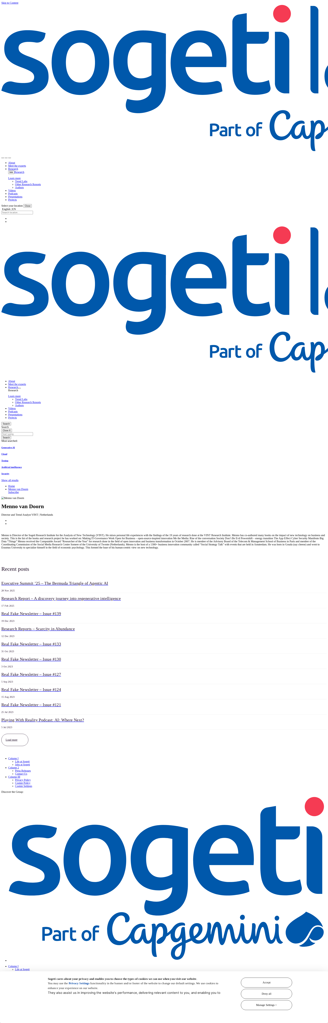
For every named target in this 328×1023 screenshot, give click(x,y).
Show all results (9, 480)
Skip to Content (9, 2)
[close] (6, 157)
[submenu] (19, 388)
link (11, 172)
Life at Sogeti (22, 761)
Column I (13, 758)
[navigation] (9, 157)
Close (27, 206)
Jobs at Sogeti (22, 764)
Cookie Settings (23, 786)
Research (19, 172)
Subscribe (13, 492)
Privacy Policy (23, 779)
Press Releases (23, 770)
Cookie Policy (22, 783)
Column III (14, 776)
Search (6, 424)
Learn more (14, 178)
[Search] (2, 157)
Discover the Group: (12, 791)
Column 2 (13, 767)
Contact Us (21, 773)
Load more (11, 739)
